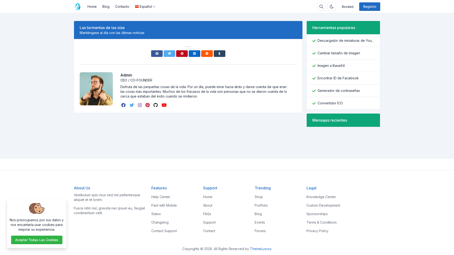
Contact (209, 231)
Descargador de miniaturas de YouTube (346, 40)
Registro (369, 6)
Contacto (122, 6)
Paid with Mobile (164, 205)
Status (156, 214)
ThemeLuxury (260, 249)
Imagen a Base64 (331, 66)
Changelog (160, 222)
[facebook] (124, 105)
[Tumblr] (219, 53)
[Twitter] (169, 53)
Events (260, 222)
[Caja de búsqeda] (321, 6)
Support (209, 222)
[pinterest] (148, 105)
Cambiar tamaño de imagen (339, 53)
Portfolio (261, 205)
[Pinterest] (182, 53)
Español (146, 6)
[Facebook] (157, 53)
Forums (260, 231)
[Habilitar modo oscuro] (331, 6)
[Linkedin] (194, 53)
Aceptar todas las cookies (36, 240)
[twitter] (132, 105)
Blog (105, 6)
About (207, 205)
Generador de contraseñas (339, 91)
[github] (156, 105)
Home (92, 6)
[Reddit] (207, 53)
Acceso (348, 6)
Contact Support (164, 231)
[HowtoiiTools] (79, 6)
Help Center (160, 197)
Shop (259, 197)
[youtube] (164, 105)
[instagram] (140, 105)
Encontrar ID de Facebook (338, 78)
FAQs (207, 214)
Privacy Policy (317, 231)
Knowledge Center (321, 197)
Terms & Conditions (321, 222)
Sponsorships (317, 214)
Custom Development (323, 205)
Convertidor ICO (330, 103)
